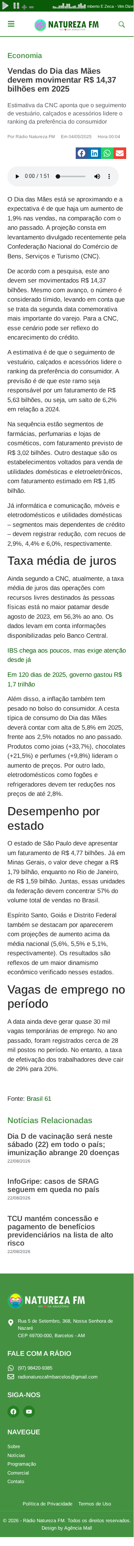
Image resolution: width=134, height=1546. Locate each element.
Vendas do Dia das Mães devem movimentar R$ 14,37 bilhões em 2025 (61, 79)
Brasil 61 (39, 1098)
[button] (82, 153)
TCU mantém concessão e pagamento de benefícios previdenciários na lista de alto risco (60, 1230)
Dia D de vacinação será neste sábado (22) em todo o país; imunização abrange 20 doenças (63, 1144)
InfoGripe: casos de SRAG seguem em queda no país (53, 1185)
